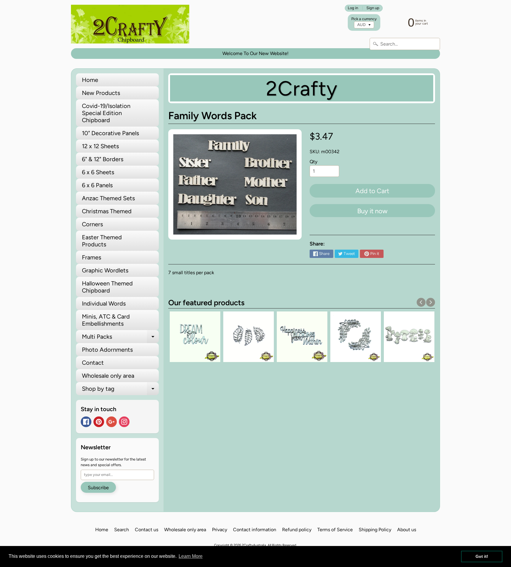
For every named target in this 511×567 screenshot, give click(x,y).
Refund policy (296, 529)
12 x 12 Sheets (100, 146)
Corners (92, 224)
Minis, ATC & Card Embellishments (106, 320)
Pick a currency (364, 19)
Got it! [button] (482, 556)
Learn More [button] (191, 556)
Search (121, 529)
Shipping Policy (375, 529)
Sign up (372, 8)
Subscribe (98, 487)
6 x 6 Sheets (98, 172)
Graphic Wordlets (105, 270)
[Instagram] (124, 421)
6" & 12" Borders (102, 159)
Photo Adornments (107, 349)
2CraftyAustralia (254, 545)
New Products (101, 92)
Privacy (219, 529)
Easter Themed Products (102, 241)
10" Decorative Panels (110, 133)
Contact (93, 362)
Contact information (254, 529)
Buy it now (372, 211)
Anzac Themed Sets (108, 198)
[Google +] (111, 421)
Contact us (146, 529)
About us (406, 529)
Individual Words (104, 303)
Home (90, 79)
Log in (353, 8)
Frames (91, 257)
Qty (313, 161)
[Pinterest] (98, 421)
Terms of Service (335, 529)
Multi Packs (120, 338)
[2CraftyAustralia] (130, 24)
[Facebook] (86, 421)
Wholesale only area (108, 375)
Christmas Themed (107, 211)
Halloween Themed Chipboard (107, 287)
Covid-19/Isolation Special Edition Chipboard (106, 113)
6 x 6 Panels (97, 185)
